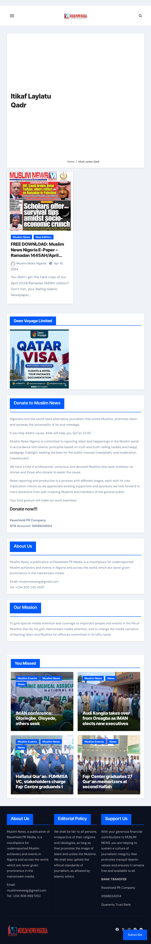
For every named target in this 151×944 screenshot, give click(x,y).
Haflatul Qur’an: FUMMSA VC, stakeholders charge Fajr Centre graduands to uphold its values (42, 784)
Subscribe (135, 935)
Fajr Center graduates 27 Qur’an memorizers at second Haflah (107, 781)
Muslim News (21, 237)
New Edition (44, 237)
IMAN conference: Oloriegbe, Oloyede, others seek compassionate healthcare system (36, 723)
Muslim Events (27, 678)
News (21, 684)
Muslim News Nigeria (32, 263)
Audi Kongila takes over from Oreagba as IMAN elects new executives (106, 718)
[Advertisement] (102, 98)
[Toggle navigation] (12, 15)
